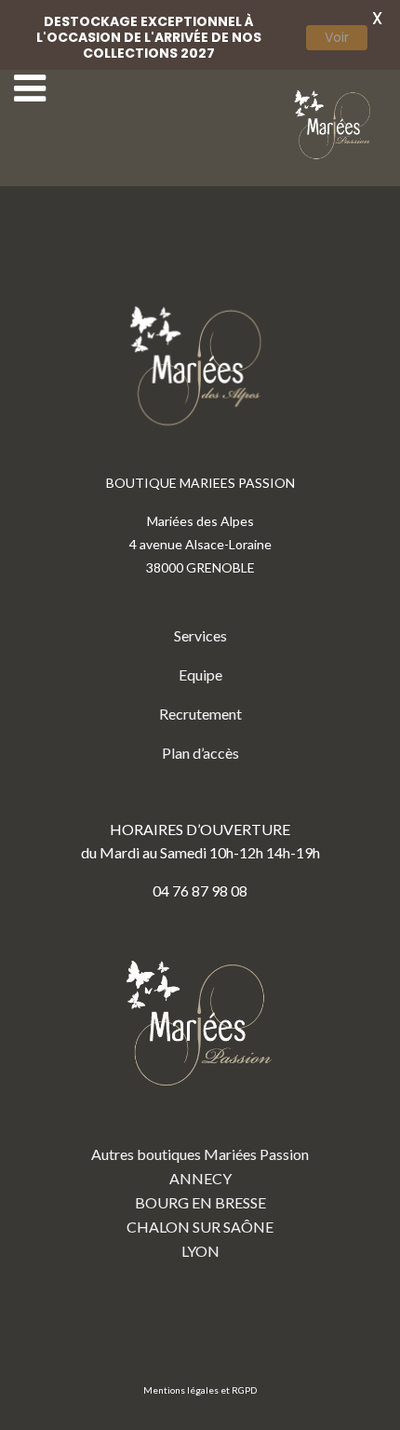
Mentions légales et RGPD (200, 1390)
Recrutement (200, 713)
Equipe (200, 674)
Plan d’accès (200, 753)
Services (200, 635)
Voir (337, 37)
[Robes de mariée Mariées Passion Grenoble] (335, 125)
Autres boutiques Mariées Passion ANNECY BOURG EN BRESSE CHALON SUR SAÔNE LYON (200, 1202)
